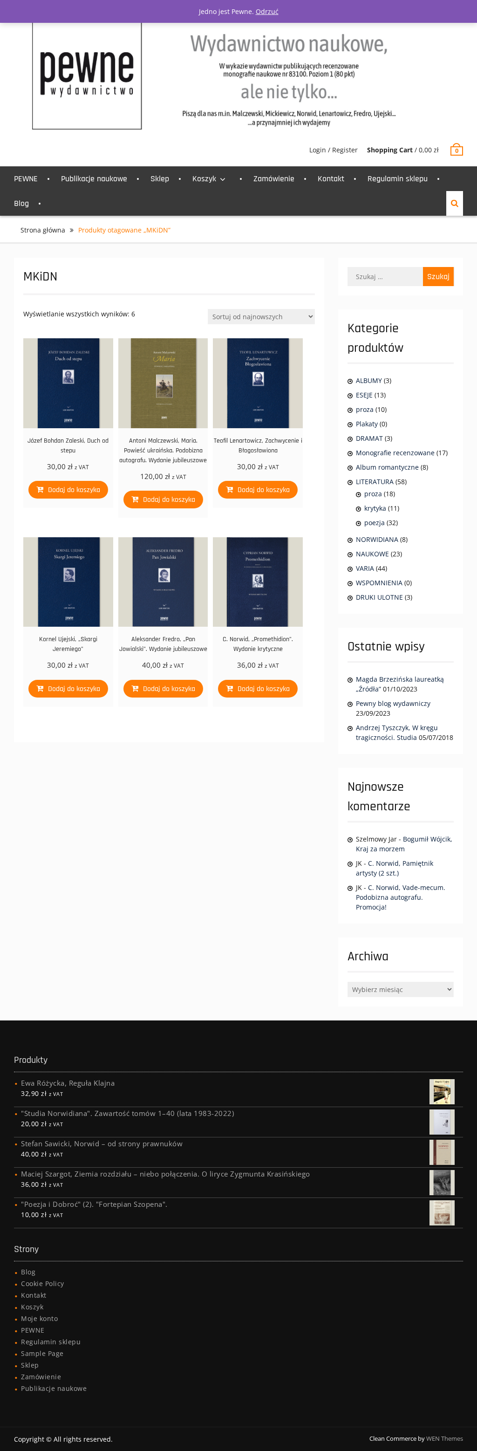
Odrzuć (267, 11)
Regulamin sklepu (398, 178)
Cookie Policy (42, 1283)
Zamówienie (273, 178)
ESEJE (364, 394)
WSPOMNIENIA (379, 582)
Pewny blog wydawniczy (393, 703)
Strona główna (42, 230)
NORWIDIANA (377, 539)
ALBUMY (369, 380)
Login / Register (333, 149)
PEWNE (26, 178)
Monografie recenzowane (395, 452)
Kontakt (331, 178)
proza (365, 409)
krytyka (375, 508)
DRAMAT (369, 438)
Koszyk (204, 178)
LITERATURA (375, 481)
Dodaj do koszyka (74, 490)
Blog (21, 203)
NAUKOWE (372, 553)
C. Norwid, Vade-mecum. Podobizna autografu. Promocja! (400, 897)
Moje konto (39, 1318)
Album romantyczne (387, 467)
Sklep (159, 178)
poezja (374, 522)
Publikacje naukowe (94, 178)
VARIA (365, 568)
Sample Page (42, 1353)
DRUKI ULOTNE (379, 597)
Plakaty (367, 423)
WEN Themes (444, 1438)
